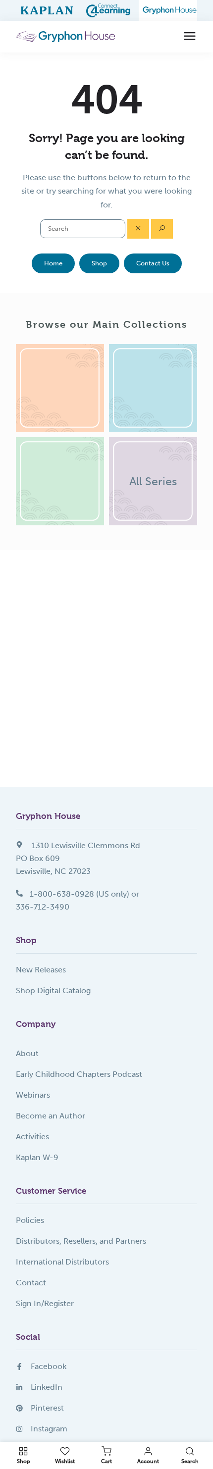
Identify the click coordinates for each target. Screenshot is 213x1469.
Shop (99, 263)
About (27, 1053)
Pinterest (47, 1408)
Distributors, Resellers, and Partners (81, 1241)
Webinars (33, 1095)
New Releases (41, 969)
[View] (60, 388)
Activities (32, 1136)
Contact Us (152, 263)
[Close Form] (138, 229)
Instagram (49, 1428)
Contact (31, 1282)
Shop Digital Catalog (53, 990)
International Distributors (62, 1261)
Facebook (48, 1366)
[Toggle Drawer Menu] (189, 37)
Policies (30, 1220)
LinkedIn (46, 1387)
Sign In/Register (45, 1303)
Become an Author (50, 1115)
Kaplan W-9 (37, 1157)
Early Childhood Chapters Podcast (79, 1074)
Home (53, 263)
